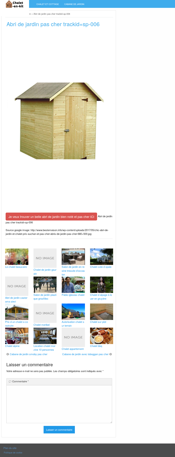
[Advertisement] (59, 56)
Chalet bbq (96, 346)
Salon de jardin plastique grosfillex (44, 296)
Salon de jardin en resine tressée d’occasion (73, 270)
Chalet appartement (73, 349)
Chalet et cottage (47, 4)
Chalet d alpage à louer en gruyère (101, 296)
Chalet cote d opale (100, 266)
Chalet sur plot (98, 322)
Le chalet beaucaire (16, 266)
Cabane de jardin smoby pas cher (28, 354)
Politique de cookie (13, 452)
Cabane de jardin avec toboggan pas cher (85, 354)
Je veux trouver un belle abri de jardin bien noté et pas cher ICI (51, 216)
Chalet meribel (41, 324)
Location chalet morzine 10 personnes (44, 348)
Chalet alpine (12, 346)
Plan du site (9, 448)
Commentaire (20, 381)
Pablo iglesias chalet (73, 295)
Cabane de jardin (74, 4)
